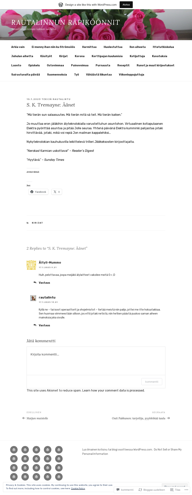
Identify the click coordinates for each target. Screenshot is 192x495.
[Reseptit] (47, 477)
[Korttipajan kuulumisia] (14, 468)
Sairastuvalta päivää (25, 74)
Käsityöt (46, 56)
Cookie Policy (78, 488)
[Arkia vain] (14, 449)
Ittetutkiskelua (163, 47)
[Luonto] (47, 468)
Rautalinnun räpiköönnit (65, 22)
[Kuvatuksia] (36, 468)
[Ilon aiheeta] (59, 449)
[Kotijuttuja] (25, 468)
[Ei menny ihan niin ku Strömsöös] (25, 449)
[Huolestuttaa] (47, 449)
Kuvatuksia (159, 56)
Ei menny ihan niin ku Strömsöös (53, 47)
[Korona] (59, 459)
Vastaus (44, 282)
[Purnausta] (36, 477)
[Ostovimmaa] (14, 477)
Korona (80, 56)
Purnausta (103, 65)
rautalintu (62, 99)
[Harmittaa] (36, 449)
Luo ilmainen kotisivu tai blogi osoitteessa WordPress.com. (117, 449)
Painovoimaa (79, 65)
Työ (76, 74)
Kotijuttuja (137, 56)
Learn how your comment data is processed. (113, 390)
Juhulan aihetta (22, 56)
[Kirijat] (47, 459)
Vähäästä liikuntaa (99, 74)
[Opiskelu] (59, 468)
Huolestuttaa (113, 47)
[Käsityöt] (36, 459)
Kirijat (63, 56)
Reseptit (123, 65)
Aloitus (126, 4)
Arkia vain (18, 47)
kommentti (151, 381)
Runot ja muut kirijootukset (155, 65)
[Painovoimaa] (25, 477)
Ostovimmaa (55, 65)
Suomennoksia (57, 74)
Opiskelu (34, 65)
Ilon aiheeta (138, 47)
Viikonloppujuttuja (131, 74)
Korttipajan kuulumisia (107, 56)
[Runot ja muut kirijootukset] (59, 477)
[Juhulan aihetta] (25, 459)
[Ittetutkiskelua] (14, 459)
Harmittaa (89, 47)
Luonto (16, 65)
